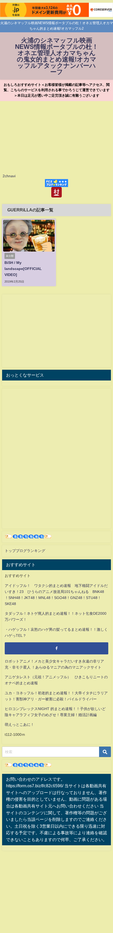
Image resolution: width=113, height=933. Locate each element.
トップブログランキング (25, 550)
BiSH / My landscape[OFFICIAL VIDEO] (23, 269)
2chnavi (9, 176)
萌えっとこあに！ (19, 724)
